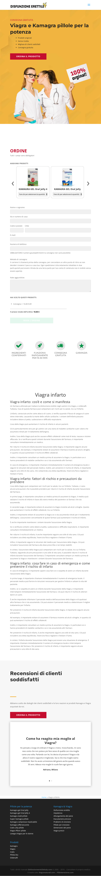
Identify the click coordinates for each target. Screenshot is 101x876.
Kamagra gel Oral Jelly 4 (20, 813)
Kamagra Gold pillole (18, 816)
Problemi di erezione (62, 822)
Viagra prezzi (59, 830)
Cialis (12, 852)
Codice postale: (16, 226)
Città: (27, 226)
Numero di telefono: (18, 244)
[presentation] (12, 184)
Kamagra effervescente (19, 825)
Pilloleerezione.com (65, 872)
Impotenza (58, 813)
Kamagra (13, 846)
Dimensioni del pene (62, 827)
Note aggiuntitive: (17, 277)
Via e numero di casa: (19, 216)
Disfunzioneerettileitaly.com (40, 869)
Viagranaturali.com (47, 872)
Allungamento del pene (63, 816)
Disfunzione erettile (62, 810)
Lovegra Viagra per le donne (21, 833)
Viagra (12, 849)
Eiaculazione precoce (62, 819)
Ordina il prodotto (28, 56)
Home (44, 797)
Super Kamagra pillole (19, 819)
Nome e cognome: (17, 207)
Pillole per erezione (61, 825)
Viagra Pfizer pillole (18, 830)
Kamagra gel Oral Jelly (19, 810)
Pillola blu (14, 855)
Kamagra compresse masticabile (23, 822)
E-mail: (13, 235)
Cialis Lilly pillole (17, 827)
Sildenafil (14, 858)
